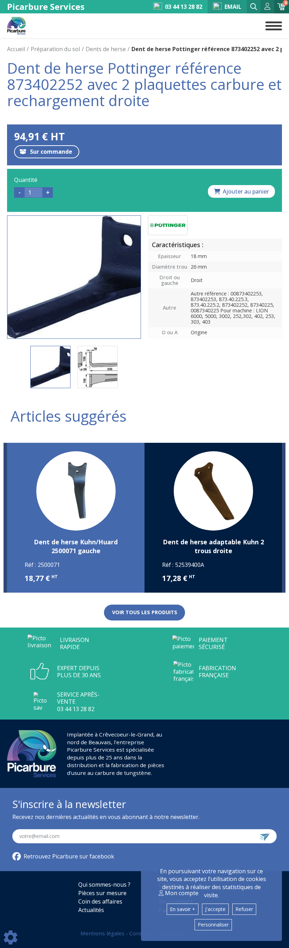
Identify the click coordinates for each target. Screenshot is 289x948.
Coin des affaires (100, 901)
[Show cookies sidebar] (11, 937)
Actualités (91, 910)
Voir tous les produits (144, 612)
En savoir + (182, 909)
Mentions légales (103, 933)
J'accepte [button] (215, 909)
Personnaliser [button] (213, 924)
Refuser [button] (244, 909)
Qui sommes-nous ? (104, 884)
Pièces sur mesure (102, 893)
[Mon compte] (267, 7)
